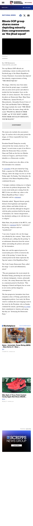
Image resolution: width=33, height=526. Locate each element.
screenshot (7, 168)
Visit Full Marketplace (25, 325)
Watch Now (28, 2)
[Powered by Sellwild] (28, 428)
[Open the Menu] (3, 2)
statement (18, 197)
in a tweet (27, 306)
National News (9, 15)
